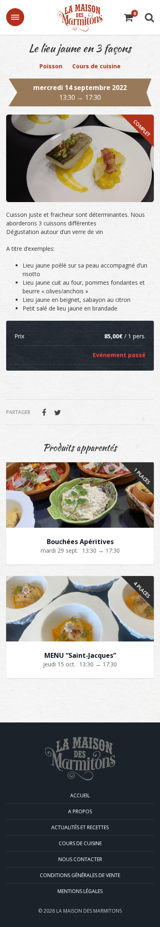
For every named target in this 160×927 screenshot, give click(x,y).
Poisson (50, 66)
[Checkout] (128, 18)
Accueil (80, 795)
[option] (80, 158)
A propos (80, 811)
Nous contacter (80, 859)
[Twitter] (57, 412)
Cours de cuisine (96, 66)
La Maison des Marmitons (80, 18)
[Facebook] (44, 412)
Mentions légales (80, 891)
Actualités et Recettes (80, 827)
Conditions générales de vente (80, 875)
